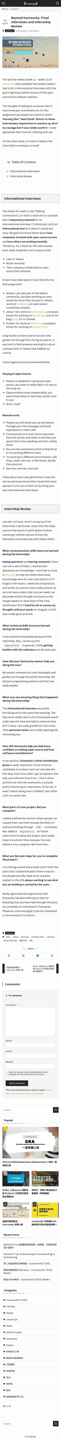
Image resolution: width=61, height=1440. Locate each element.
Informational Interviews (25, 171)
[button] (9, 955)
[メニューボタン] (3, 3)
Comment (11, 1004)
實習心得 (23, 940)
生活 (8, 1377)
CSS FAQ (10, 1306)
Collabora (22, 304)
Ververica (36, 323)
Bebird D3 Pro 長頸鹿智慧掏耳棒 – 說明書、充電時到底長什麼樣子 (30, 1246)
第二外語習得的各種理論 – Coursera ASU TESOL (27, 1263)
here (14, 319)
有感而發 (10, 1370)
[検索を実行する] (56, 1110)
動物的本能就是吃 (14, 1357)
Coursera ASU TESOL (17, 1299)
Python (10, 1345)
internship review (37, 937)
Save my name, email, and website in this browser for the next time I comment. (28, 1073)
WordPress (39, 315)
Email (9, 1051)
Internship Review (21, 176)
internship (25, 937)
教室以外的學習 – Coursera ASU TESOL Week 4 (27, 1279)
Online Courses (14, 1332)
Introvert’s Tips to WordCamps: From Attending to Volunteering (29, 1255)
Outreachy (10, 31)
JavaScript (11, 1319)
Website (9, 1061)
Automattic (37, 311)
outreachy (51, 937)
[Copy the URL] (52, 955)
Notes (9, 1325)
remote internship (10, 940)
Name (9, 1040)
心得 (30, 940)
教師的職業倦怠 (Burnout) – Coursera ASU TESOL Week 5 (28, 1271)
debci (8, 937)
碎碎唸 (9, 1383)
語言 (8, 1390)
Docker (10, 1312)
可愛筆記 (10, 1364)
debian (15, 937)
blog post (9, 574)
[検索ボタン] (57, 3)
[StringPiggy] (30, 3)
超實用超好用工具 (14, 1396)
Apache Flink (40, 326)
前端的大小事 (12, 1351)
